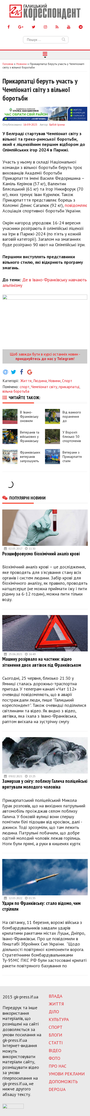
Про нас (57, 1066)
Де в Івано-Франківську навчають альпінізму (44, 282)
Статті (56, 1042)
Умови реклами (67, 1073)
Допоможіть (63, 1081)
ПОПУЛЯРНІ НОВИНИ (27, 498)
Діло (54, 1011)
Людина (40, 380)
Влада (55, 996)
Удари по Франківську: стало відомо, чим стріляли (41, 906)
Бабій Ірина (57, 124)
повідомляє (76, 205)
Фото (54, 1058)
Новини (54, 380)
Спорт (67, 380)
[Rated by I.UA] (13, 1107)
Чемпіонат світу (44, 386)
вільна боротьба (15, 391)
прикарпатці (69, 386)
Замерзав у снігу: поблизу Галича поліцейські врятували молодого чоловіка (44, 784)
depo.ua (57, 1089)
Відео (55, 1050)
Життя (26, 380)
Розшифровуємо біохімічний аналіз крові (41, 553)
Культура (59, 1019)
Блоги (55, 1035)
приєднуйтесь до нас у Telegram (45, 358)
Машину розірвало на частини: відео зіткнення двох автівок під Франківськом (41, 662)
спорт (25, 386)
